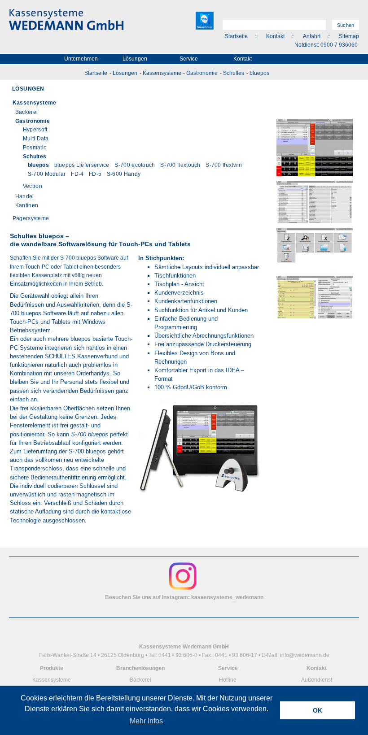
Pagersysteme (31, 218)
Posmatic (34, 147)
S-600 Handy (123, 174)
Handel (24, 196)
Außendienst (316, 680)
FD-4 (77, 174)
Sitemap (349, 36)
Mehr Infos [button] (146, 721)
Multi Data (36, 138)
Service (189, 59)
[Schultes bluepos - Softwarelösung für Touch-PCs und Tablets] (198, 500)
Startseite (236, 36)
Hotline (228, 680)
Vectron (32, 186)
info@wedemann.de (304, 655)
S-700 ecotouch (134, 165)
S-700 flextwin (224, 165)
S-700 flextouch (180, 165)
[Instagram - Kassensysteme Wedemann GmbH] (182, 589)
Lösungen (135, 59)
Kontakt (275, 36)
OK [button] (317, 710)
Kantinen (26, 205)
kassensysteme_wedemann (227, 597)
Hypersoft (35, 129)
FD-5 (95, 174)
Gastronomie (202, 73)
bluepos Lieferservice (82, 165)
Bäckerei (26, 112)
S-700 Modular (47, 174)
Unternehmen (81, 59)
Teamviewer (205, 21)
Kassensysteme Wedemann (66, 19)
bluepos (259, 73)
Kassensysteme (162, 73)
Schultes (233, 73)
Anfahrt (311, 36)
